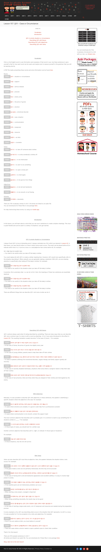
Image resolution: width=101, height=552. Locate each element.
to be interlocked (22, 159)
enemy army (18, 97)
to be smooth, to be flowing (25, 192)
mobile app (35, 209)
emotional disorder (22, 112)
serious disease (19, 86)
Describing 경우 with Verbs (38, 44)
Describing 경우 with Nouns (38, 40)
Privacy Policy (39, 548)
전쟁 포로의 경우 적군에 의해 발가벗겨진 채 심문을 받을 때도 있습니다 (30, 375)
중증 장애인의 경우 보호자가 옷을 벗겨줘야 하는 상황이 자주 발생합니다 (31, 366)
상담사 (12, 142)
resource (17, 132)
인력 (11, 127)
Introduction (38, 34)
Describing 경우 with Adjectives (37, 42)
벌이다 (12, 165)
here (51, 70)
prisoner (17, 92)
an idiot (18, 137)
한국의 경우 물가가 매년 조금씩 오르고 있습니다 (24, 342)
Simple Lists (91, 54)
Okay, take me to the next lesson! (14, 542)
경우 (11, 76)
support (17, 81)
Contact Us (48, 548)
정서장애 (13, 112)
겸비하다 (13, 180)
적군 (11, 97)
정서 (11, 107)
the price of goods (20, 102)
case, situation (19, 117)
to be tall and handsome (24, 187)
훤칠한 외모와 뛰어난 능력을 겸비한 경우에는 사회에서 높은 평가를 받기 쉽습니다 (33, 473)
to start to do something (23, 165)
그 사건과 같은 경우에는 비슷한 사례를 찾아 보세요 (25, 424)
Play (7, 76)
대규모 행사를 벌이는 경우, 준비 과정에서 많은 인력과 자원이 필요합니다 (31, 503)
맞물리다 (13, 159)
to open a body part (22, 170)
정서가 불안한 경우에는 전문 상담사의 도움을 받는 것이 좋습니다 (29, 404)
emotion (17, 107)
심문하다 (13, 175)
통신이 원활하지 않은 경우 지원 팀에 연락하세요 (24, 411)
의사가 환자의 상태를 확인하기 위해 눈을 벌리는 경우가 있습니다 (29, 525)
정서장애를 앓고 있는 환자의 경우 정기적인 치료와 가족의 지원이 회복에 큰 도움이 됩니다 (36, 357)
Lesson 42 (65, 243)
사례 (11, 117)
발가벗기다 (13, 154)
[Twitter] (81, 549)
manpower (18, 127)
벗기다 (12, 149)
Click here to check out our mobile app (90, 7)
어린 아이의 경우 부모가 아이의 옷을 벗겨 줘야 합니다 (25, 350)
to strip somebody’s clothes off (27, 154)
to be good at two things (24, 180)
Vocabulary (37, 32)
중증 (11, 86)
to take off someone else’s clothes (26, 149)
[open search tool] (83, 17)
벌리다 (12, 170)
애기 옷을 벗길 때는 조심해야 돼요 (20, 285)
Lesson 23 (7, 338)
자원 (11, 132)
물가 (11, 102)
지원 (11, 81)
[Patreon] (87, 549)
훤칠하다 (13, 187)
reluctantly (20, 199)
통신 (11, 122)
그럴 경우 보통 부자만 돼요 (18, 439)
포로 (11, 92)
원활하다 (13, 192)
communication (19, 122)
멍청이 (12, 137)
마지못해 (13, 199)
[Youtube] (84, 549)
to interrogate (21, 175)
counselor (19, 142)
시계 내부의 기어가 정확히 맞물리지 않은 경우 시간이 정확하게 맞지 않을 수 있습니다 (34, 466)
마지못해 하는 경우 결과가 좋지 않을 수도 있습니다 (25, 496)
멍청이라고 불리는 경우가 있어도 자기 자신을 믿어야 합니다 (27, 518)
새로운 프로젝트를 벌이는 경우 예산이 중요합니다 (24, 489)
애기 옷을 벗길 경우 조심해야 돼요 (20, 265)
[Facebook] (77, 549)
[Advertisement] (38, 314)
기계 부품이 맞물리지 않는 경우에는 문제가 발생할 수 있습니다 (28, 482)
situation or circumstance (22, 76)
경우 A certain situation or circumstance (38, 38)
